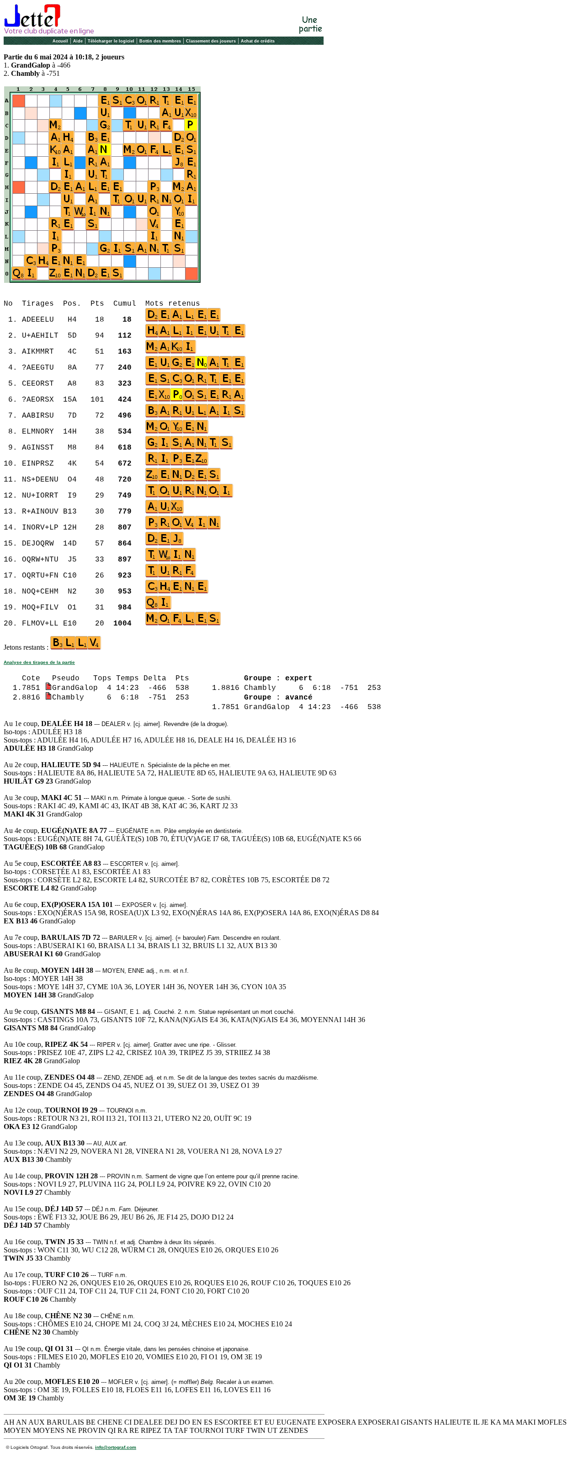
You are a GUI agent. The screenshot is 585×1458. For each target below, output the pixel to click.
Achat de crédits (258, 41)
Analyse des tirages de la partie (39, 662)
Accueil (60, 41)
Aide (78, 41)
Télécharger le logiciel (111, 41)
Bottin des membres (160, 41)
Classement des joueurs (211, 41)
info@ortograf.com (115, 1447)
